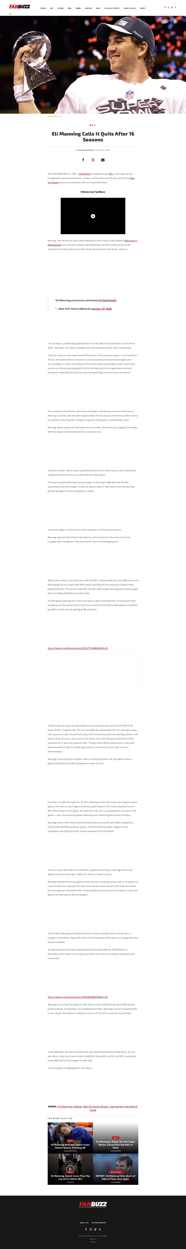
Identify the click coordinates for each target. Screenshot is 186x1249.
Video (143, 8)
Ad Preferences (99, 1223)
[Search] (175, 3)
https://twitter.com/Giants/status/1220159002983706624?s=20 (78, 997)
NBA (69, 8)
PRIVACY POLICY (93, 1242)
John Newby (116, 1182)
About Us (84, 1223)
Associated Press (87, 150)
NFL (51, 8)
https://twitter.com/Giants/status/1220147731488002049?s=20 (78, 648)
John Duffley (116, 1151)
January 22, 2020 (102, 308)
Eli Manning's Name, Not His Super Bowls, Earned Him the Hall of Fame (115, 1144)
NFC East (116, 1172)
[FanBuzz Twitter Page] (175, 7)
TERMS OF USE (93, 1239)
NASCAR (88, 8)
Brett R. (71, 1182)
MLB (98, 8)
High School (130, 8)
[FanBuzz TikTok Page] (172, 7)
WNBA (78, 8)
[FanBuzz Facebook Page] (164, 7)
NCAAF (43, 8)
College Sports (112, 8)
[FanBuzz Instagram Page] (168, 7)
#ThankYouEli (107, 300)
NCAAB (61, 8)
